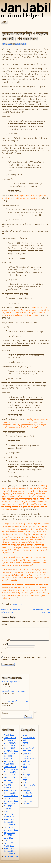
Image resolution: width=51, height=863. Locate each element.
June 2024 (8, 782)
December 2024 (11, 769)
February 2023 (10, 819)
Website (4, 653)
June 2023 (8, 809)
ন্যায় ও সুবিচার (27, 788)
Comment (5, 640)
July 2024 (8, 780)
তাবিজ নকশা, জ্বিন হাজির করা (11, 682)
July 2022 (8, 835)
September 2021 (11, 856)
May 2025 (8, 759)
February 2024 (10, 790)
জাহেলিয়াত (26, 764)
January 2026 (10, 740)
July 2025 (8, 756)
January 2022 (10, 851)
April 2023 (8, 814)
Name (4, 644)
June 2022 (8, 838)
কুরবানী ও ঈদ (27, 753)
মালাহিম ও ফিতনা (28, 793)
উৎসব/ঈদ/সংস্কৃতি (28, 748)
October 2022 (9, 827)
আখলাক (25, 743)
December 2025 (11, 743)
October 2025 (9, 748)
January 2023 (10, 822)
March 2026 (9, 735)
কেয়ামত (25, 756)
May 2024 (8, 785)
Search (5, 713)
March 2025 (9, 764)
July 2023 (8, 806)
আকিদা (25, 740)
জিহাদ (25, 767)
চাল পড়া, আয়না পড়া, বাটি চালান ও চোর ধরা (15, 701)
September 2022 (11, 830)
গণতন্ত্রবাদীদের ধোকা (29, 759)
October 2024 (9, 775)
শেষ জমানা (26, 804)
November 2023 (11, 796)
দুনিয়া (24, 782)
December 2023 (11, 793)
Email (4, 648)
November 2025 (11, 746)
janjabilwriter (20, 44)
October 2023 (9, 798)
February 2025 (10, 767)
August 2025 (9, 753)
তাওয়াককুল (26, 775)
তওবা (24, 772)
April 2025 (8, 761)
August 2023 (9, 804)
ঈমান (24, 746)
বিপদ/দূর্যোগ (26, 790)
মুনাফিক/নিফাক (27, 796)
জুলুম (24, 769)
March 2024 (9, 788)
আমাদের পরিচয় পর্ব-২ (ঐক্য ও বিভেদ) (13, 691)
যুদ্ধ (24, 798)
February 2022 (10, 848)
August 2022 (9, 833)
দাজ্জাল (25, 780)
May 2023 (8, 812)
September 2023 (11, 801)
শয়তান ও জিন (27, 801)
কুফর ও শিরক (27, 751)
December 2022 (11, 825)
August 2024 (9, 777)
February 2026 (10, 738)
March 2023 (9, 817)
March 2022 (9, 846)
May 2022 (8, 841)
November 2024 (11, 772)
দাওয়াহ (25, 777)
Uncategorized (18, 604)
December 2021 (11, 854)
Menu (4, 22)
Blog (25, 735)
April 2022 (8, 843)
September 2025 (11, 751)
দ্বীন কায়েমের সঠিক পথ (30, 785)
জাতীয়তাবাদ (26, 761)
